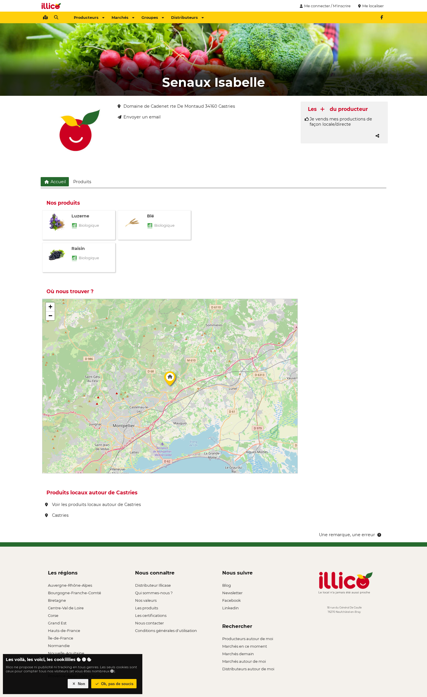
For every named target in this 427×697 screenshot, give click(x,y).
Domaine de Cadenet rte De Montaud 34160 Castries (179, 106)
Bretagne (57, 600)
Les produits (146, 608)
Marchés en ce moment (244, 646)
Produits (82, 181)
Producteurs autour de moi (247, 638)
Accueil (57, 181)
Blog (226, 585)
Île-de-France (60, 638)
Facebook (231, 600)
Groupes (149, 17)
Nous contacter (149, 623)
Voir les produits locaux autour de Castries (96, 504)
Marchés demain (238, 653)
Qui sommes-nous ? (154, 592)
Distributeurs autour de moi (248, 669)
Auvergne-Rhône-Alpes (70, 585)
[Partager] (377, 136)
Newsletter (232, 592)
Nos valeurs (146, 600)
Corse (53, 615)
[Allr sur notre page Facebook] (381, 17)
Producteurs (86, 17)
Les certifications (150, 615)
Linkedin (230, 608)
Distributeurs (184, 17)
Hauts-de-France (64, 630)
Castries (60, 515)
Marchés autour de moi (244, 661)
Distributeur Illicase (153, 585)
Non (81, 684)
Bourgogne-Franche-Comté (74, 592)
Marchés (120, 17)
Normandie (59, 645)
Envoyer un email (142, 117)
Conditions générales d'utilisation (166, 630)
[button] (170, 380)
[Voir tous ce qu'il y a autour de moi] (45, 17)
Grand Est (57, 623)
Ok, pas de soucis (116, 684)
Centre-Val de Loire (66, 608)
